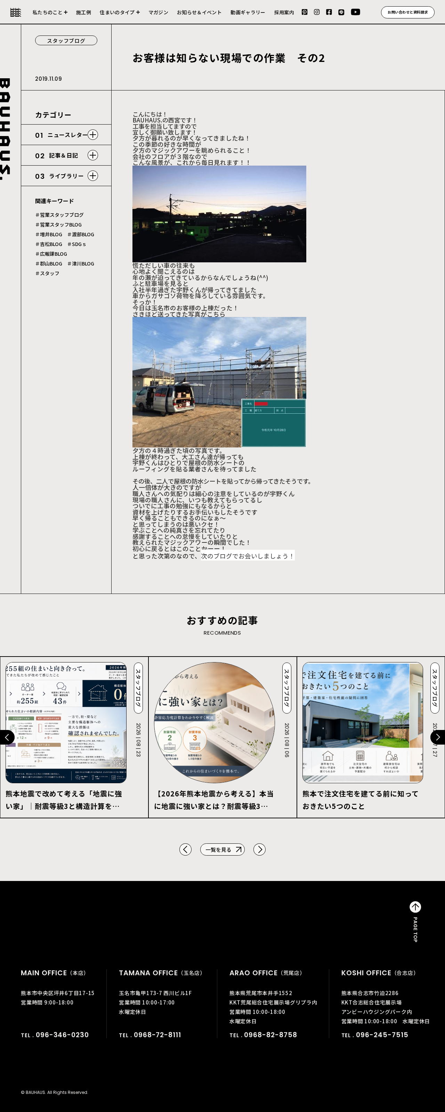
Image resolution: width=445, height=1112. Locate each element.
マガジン (158, 12)
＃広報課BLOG (51, 253)
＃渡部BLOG (80, 234)
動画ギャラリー (247, 12)
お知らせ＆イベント (199, 12)
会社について (50, 16)
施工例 (83, 12)
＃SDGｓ (77, 243)
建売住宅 (120, 16)
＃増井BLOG (48, 234)
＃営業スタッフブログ (59, 214)
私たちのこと (48, 12)
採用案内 (284, 12)
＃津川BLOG (80, 263)
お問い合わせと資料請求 (408, 12)
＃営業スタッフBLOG (58, 224)
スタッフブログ (66, 40)
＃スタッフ (47, 273)
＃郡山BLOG (48, 263)
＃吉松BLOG (48, 243)
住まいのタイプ (117, 12)
